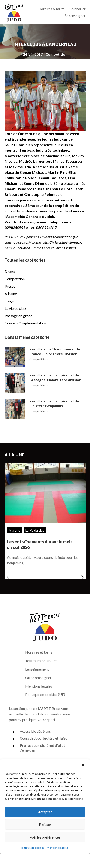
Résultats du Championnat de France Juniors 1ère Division (54, 351)
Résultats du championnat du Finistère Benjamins (54, 403)
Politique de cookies (32, 847)
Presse (10, 286)
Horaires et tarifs (38, 652)
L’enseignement (37, 669)
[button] (83, 765)
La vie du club (15, 308)
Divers (10, 271)
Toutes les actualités (41, 660)
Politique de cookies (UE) (45, 694)
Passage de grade (18, 315)
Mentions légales (57, 847)
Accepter (45, 812)
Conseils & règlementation (25, 323)
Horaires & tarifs (51, 9)
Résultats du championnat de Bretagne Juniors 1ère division (55, 377)
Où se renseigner (38, 677)
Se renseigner (75, 16)
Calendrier (77, 9)
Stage (9, 301)
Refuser (45, 824)
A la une (11, 293)
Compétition (56, 54)
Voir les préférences (45, 837)
